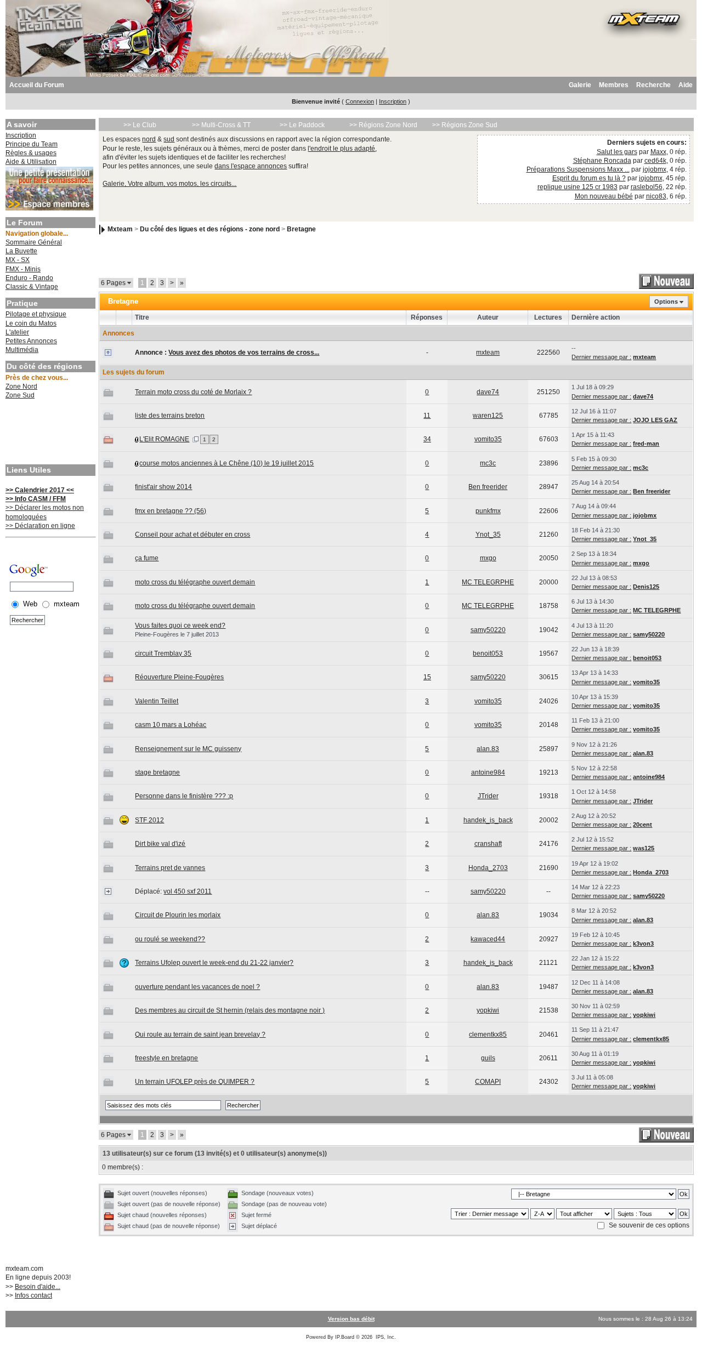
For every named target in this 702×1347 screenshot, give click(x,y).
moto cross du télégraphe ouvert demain (195, 582)
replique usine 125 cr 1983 (577, 187)
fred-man (646, 443)
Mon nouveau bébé (604, 196)
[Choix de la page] (196, 439)
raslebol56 (647, 187)
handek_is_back (488, 820)
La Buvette (21, 251)
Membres (614, 85)
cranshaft (488, 844)
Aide (685, 85)
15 (427, 677)
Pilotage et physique (35, 314)
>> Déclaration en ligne (40, 526)
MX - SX (17, 260)
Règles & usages (30, 153)
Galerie (580, 85)
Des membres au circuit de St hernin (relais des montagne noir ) (230, 1010)
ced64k (655, 160)
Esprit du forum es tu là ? (589, 178)
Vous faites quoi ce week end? (180, 625)
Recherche (653, 85)
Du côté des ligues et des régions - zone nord (210, 229)
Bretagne (301, 229)
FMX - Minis (23, 269)
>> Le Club (139, 125)
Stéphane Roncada (602, 160)
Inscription (392, 101)
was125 (643, 848)
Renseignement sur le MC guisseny (188, 749)
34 (427, 439)
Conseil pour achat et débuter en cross (192, 534)
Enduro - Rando (29, 278)
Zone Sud (20, 395)
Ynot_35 (488, 534)
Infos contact (33, 1295)
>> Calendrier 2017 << (39, 490)
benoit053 (488, 653)
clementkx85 (488, 1034)
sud (168, 139)
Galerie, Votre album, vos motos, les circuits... (169, 183)
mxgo (488, 558)
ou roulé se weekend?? (170, 939)
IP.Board (344, 1337)
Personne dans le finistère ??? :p (184, 796)
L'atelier (17, 332)
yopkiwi (488, 1010)
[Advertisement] (49, 433)
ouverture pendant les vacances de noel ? (197, 987)
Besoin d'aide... (37, 1287)
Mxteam (120, 229)
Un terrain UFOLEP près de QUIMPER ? (194, 1081)
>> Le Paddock (302, 125)
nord (149, 139)
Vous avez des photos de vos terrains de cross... (243, 352)
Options (666, 301)
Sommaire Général (33, 242)
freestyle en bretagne (166, 1058)
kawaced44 (488, 939)
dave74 (488, 392)
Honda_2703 (488, 868)
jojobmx (654, 169)
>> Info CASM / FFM (35, 499)
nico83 (656, 196)
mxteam (488, 352)
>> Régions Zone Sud (464, 125)
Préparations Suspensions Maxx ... (578, 169)
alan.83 (488, 749)
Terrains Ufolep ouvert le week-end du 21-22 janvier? (214, 963)
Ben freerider (487, 487)
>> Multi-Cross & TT (221, 125)
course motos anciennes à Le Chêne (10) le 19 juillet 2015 (226, 463)
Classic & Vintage (31, 287)
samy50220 (488, 630)
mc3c (488, 463)
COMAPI (488, 1081)
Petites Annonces (31, 341)
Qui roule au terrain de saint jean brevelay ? (200, 1034)
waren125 (488, 415)
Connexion (360, 101)
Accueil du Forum (36, 85)
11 (427, 415)
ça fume (146, 558)
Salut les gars (617, 152)
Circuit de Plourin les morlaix (177, 915)
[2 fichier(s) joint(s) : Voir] (137, 439)
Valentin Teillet (156, 701)
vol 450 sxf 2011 (187, 891)
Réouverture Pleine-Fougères (179, 677)
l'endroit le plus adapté (341, 148)
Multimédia (21, 350)
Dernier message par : (601, 357)
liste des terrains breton (170, 415)
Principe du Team (31, 144)
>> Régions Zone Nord (383, 125)
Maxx (658, 152)
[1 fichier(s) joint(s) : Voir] (137, 463)
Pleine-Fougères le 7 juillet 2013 (177, 634)
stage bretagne (157, 772)
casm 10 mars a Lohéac (170, 725)
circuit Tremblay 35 (163, 653)
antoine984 (488, 772)
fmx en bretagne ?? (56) (170, 511)
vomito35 (488, 439)
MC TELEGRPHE (488, 582)
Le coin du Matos (30, 323)
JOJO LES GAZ (655, 420)
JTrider (488, 796)
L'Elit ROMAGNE (164, 439)
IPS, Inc (385, 1337)
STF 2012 (149, 820)
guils (488, 1058)
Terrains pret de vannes (170, 868)
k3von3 (643, 943)
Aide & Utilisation (30, 162)
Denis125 (646, 586)
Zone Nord (21, 386)
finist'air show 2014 (163, 487)
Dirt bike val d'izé (160, 844)
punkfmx (488, 511)
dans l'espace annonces (250, 166)
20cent (642, 824)
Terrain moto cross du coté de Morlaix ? (193, 392)
